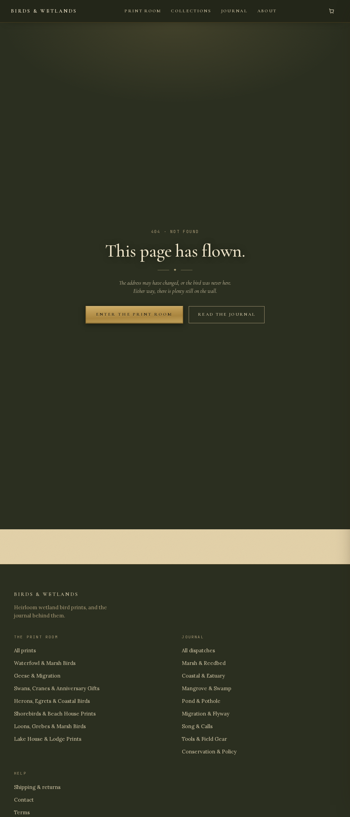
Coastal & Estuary (203, 675)
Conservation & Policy (209, 751)
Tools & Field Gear (204, 739)
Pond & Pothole (201, 701)
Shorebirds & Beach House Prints (55, 713)
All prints (25, 650)
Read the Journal (226, 314)
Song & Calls (197, 726)
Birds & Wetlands (44, 11)
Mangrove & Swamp (206, 688)
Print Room (142, 11)
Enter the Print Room (134, 314)
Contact (24, 799)
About (267, 11)
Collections (191, 11)
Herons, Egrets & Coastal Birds (52, 701)
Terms (22, 812)
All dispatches (198, 650)
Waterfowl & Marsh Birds (45, 663)
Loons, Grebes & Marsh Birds (50, 726)
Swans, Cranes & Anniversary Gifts (56, 688)
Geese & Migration (37, 675)
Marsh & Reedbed (204, 663)
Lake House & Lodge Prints (47, 739)
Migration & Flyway (205, 713)
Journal (234, 11)
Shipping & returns (37, 787)
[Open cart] (331, 11)
